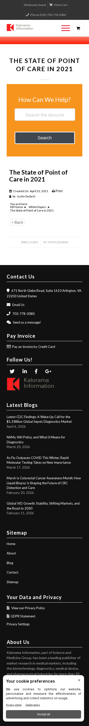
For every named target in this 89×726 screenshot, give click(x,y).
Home (11, 544)
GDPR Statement (23, 616)
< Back (17, 222)
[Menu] (63, 28)
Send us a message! (27, 322)
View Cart (60, 5)
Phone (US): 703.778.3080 (48, 15)
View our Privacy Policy (28, 608)
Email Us (18, 305)
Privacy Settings (18, 624)
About (11, 553)
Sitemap (13, 582)
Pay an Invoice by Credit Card (33, 347)
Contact (12, 572)
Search (45, 137)
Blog (10, 563)
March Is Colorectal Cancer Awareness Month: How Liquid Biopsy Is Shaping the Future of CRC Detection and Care (44, 483)
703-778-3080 (23, 314)
